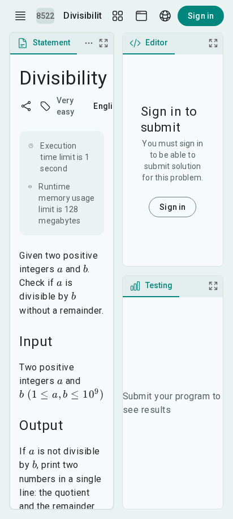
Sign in (201, 15)
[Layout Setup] (117, 16)
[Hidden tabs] (89, 43)
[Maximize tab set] (103, 43)
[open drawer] (20, 16)
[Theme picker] (141, 16)
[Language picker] (165, 16)
